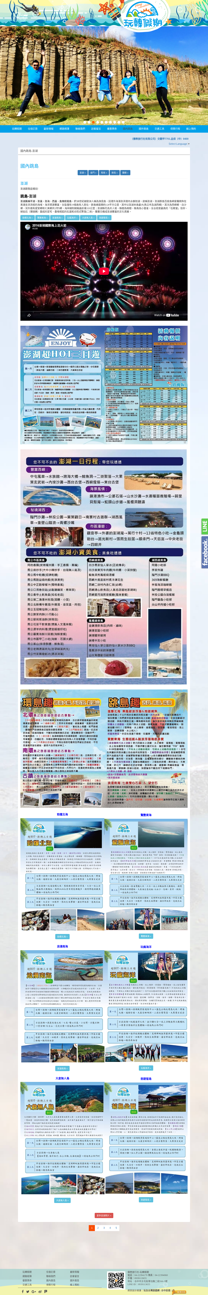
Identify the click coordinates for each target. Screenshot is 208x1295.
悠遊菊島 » (104, 217)
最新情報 (48, 128)
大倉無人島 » (88, 217)
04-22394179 (140, 1275)
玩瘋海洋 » (72, 217)
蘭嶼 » (125, 172)
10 (123, 122)
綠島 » (115, 172)
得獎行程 (175, 128)
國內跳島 (128, 128)
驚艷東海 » (42, 217)
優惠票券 (112, 128)
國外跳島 (143, 128)
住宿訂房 (33, 128)
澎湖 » (83, 172)
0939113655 (140, 1278)
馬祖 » (104, 172)
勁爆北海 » (27, 217)
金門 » (93, 172)
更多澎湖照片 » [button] (104, 1215)
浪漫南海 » (57, 217)
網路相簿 (64, 128)
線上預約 (191, 128)
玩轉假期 (17, 128)
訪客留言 (96, 128)
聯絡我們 (80, 128)
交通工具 (159, 128)
